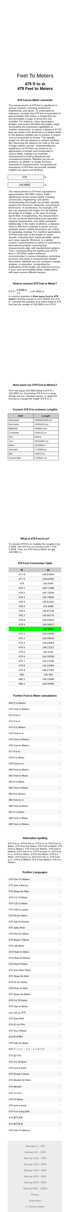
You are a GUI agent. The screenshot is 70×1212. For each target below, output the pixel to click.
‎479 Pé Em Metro (18, 982)
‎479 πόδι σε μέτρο (18, 909)
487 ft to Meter (16, 812)
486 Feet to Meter (18, 806)
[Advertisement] (35, 34)
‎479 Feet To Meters (19, 879)
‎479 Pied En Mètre (19, 933)
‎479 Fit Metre (16, 1099)
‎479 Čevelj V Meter (19, 1074)
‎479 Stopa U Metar (19, 939)
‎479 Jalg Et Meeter (19, 921)
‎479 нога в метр (17, 1068)
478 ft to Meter (16, 757)
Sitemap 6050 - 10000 (35, 1188)
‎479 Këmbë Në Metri (20, 1080)
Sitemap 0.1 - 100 (35, 1146)
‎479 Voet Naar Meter (20, 970)
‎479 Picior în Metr (18, 988)
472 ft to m (14, 721)
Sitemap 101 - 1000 (35, 1152)
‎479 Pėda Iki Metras (19, 958)
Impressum (35, 1200)
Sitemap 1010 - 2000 (35, 1158)
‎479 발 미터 (15, 1055)
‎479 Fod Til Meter (18, 897)
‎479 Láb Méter (16, 945)
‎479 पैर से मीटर (16, 1036)
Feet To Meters (35, 76)
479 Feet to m (16, 763)
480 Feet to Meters (19, 769)
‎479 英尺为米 (16, 1117)
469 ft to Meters (17, 703)
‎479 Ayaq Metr (16, 1018)
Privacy (35, 1194)
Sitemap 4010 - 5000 (35, 1176)
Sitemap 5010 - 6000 (35, 1182)
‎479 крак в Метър (18, 885)
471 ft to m (14, 715)
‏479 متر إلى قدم (17, 1012)
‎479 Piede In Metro (19, 952)
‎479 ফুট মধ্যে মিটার (17, 1024)
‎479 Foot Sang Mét (19, 1111)
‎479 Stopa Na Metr (19, 891)
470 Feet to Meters (19, 709)
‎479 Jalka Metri (17, 927)
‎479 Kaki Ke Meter (19, 1043)
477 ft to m (14, 751)
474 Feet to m (16, 733)
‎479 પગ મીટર (15, 1093)
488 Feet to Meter (18, 818)
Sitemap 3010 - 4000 (35, 1170)
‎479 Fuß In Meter (18, 903)
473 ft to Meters (17, 727)
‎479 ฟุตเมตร (15, 1086)
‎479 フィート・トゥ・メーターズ (26, 1049)
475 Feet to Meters (19, 739)
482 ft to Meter (16, 781)
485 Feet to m (16, 800)
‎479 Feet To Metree (19, 1130)
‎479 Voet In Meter (18, 1006)
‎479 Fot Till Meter (18, 1000)
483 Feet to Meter (18, 787)
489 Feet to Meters (19, 824)
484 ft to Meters (17, 793)
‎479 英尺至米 (16, 1124)
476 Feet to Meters (19, 745)
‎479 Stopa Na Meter (19, 994)
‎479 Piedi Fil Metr (18, 964)
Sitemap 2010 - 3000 (35, 1164)
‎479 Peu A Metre (18, 1030)
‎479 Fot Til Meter (18, 1061)
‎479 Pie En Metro (18, 915)
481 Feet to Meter (18, 775)
